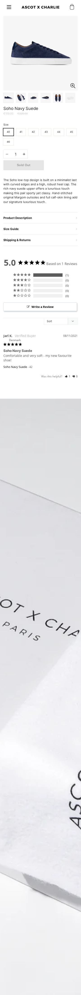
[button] (67, 376)
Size (5, 124)
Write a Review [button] (43, 307)
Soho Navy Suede (15, 367)
